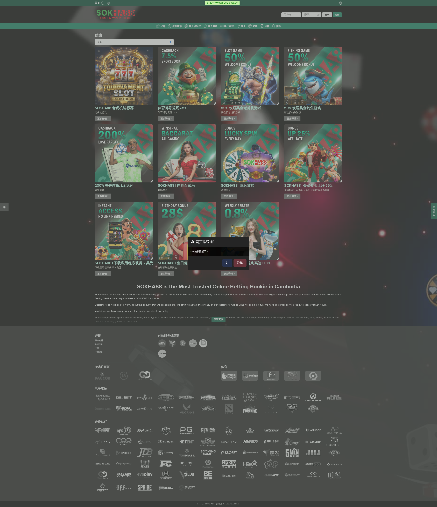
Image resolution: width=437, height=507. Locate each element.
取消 (240, 263)
